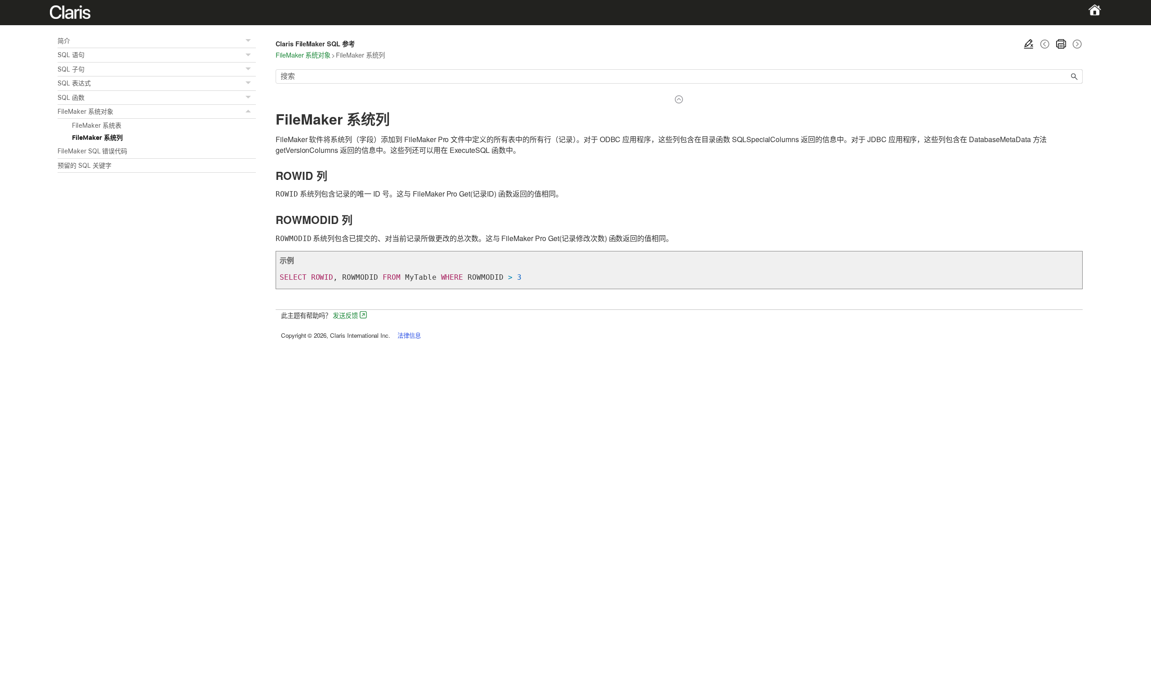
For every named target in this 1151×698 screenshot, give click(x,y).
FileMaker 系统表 (96, 125)
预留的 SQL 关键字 (85, 165)
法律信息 (409, 335)
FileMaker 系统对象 (85, 111)
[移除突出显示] (1028, 44)
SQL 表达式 (74, 83)
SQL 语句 (71, 54)
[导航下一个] (1076, 44)
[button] (249, 41)
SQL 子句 (71, 69)
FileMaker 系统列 (97, 137)
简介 (64, 41)
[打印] (1061, 44)
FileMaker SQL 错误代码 (92, 151)
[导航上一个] (1045, 44)
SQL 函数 (71, 97)
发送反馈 (345, 315)
